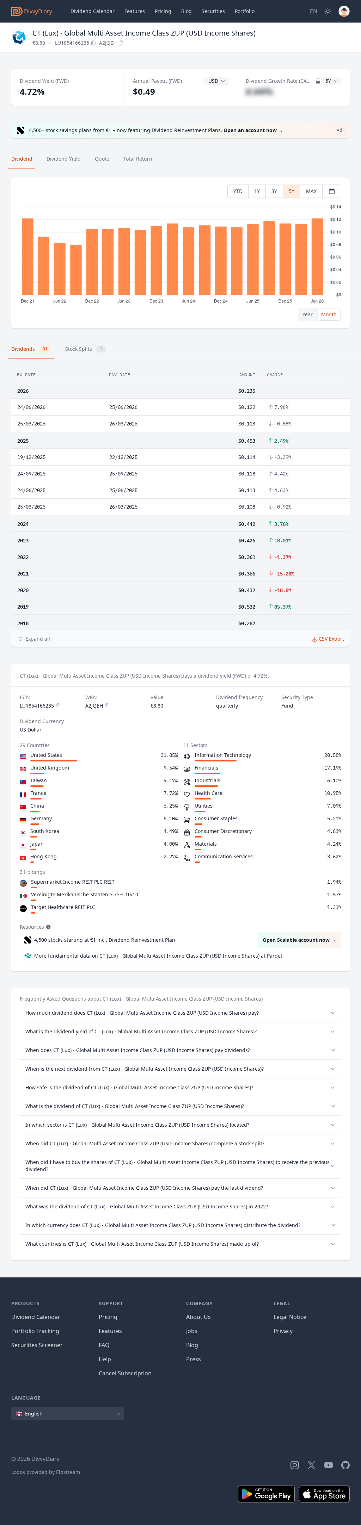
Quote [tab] (102, 158)
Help (105, 1359)
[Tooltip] (47, 927)
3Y (274, 191)
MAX (311, 191)
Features (134, 11)
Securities (213, 11)
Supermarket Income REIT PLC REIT (73, 881)
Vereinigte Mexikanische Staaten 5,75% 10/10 (84, 894)
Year (307, 314)
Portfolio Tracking (35, 1331)
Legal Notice (290, 1317)
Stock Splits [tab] (83, 349)
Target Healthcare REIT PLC (63, 907)
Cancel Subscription (125, 1373)
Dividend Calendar (93, 11)
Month (329, 314)
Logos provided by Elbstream (45, 1472)
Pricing (163, 11)
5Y (291, 191)
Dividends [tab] (29, 349)
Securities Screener (37, 1345)
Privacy (283, 1331)
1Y (257, 191)
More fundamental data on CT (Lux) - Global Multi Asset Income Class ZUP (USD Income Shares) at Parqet (158, 955)
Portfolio (245, 11)
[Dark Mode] (328, 11)
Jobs (191, 1331)
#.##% (259, 91)
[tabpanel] (180, 253)
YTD (238, 191)
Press (193, 1359)
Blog (192, 1345)
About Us (198, 1317)
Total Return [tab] (137, 158)
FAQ (104, 1345)
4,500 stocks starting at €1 (104, 939)
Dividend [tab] (21, 158)
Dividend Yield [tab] (64, 158)
